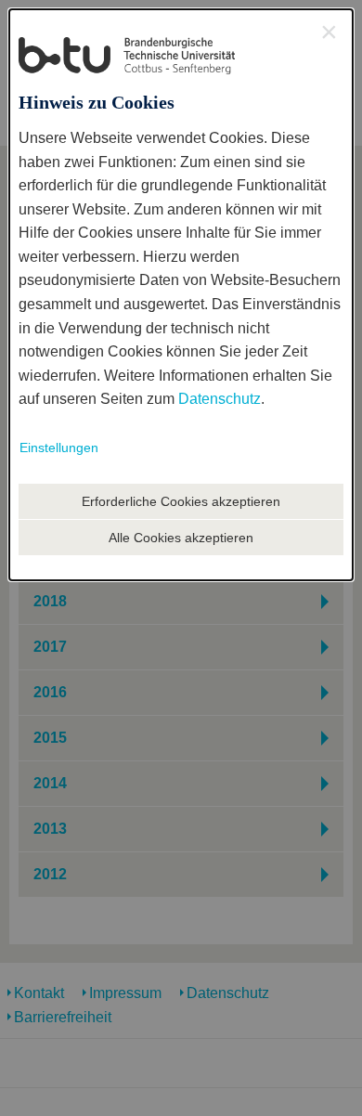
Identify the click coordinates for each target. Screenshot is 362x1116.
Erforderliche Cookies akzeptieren (181, 501)
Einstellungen (58, 447)
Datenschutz (219, 399)
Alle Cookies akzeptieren (181, 537)
